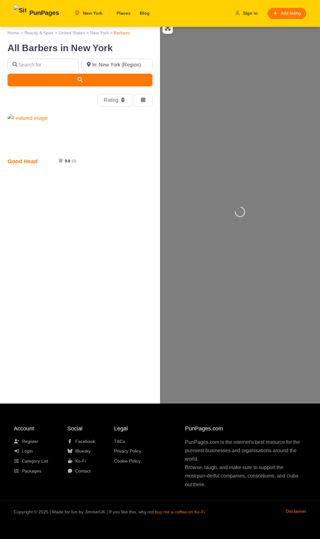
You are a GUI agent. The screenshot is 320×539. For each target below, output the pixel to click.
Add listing (291, 13)
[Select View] (143, 100)
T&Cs (119, 441)
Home (13, 32)
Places (124, 13)
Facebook (85, 441)
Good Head (23, 161)
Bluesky (83, 450)
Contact (83, 470)
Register (30, 441)
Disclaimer (296, 511)
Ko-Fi (80, 460)
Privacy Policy (127, 450)
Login (27, 450)
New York (92, 13)
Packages (31, 470)
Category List (35, 460)
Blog (145, 13)
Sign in (250, 13)
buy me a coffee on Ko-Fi (180, 511)
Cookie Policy (127, 460)
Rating (112, 100)
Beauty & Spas (38, 32)
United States (71, 32)
